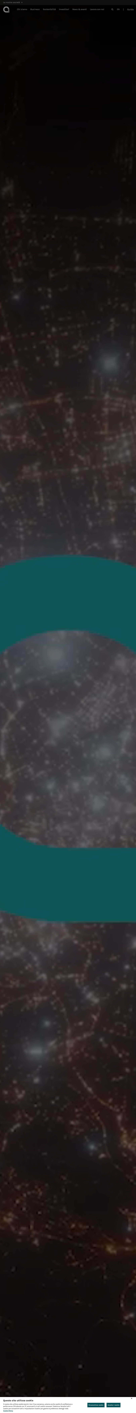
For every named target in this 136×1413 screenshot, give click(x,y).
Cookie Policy (8, 1411)
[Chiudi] (131, 1398)
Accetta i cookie (113, 1405)
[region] (68, 1405)
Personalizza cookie (96, 1405)
